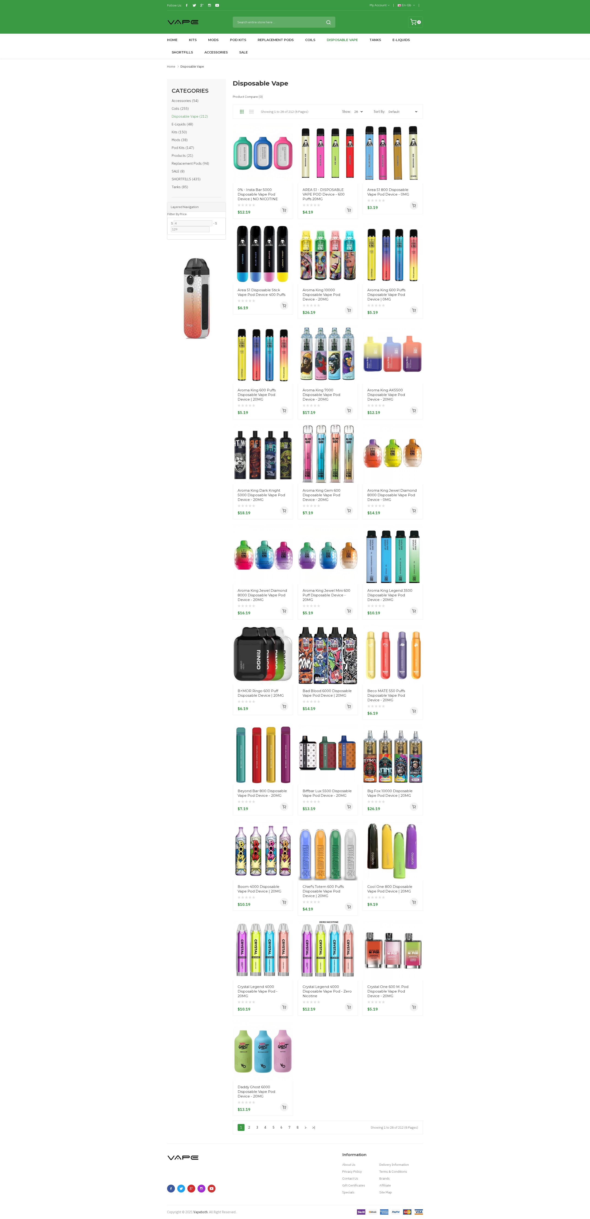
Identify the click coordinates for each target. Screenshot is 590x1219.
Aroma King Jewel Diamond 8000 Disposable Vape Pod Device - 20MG (262, 595)
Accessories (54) (185, 100)
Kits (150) (179, 132)
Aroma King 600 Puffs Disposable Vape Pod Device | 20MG (257, 394)
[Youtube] (217, 5)
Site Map (385, 1192)
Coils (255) (180, 108)
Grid (242, 111)
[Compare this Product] (288, 175)
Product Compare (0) (248, 97)
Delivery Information (394, 1165)
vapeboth (200, 1212)
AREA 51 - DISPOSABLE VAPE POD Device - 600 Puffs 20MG (324, 194)
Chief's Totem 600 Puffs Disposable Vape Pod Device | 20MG (323, 891)
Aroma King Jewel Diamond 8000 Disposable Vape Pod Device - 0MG (392, 495)
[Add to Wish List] (288, 166)
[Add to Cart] (284, 210)
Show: (346, 112)
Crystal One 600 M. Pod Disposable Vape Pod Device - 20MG (387, 991)
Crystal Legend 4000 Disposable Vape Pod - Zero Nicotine (327, 991)
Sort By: (379, 112)
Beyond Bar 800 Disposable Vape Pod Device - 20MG (262, 793)
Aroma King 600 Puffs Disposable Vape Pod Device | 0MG (386, 294)
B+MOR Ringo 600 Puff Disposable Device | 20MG (261, 693)
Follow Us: (174, 5)
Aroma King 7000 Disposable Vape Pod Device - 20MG (321, 394)
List (251, 111)
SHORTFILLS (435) (186, 179)
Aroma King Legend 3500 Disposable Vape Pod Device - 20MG (389, 595)
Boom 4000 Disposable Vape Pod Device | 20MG (259, 888)
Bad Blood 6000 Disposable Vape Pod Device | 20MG (327, 693)
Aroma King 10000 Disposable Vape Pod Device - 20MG (321, 294)
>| (313, 1127)
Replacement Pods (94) (190, 163)
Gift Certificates (353, 1185)
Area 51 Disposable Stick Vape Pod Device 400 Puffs (261, 292)
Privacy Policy (352, 1171)
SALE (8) (178, 171)
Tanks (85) (180, 187)
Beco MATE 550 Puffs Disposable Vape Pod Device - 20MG (386, 695)
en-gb (406, 5)
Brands (384, 1178)
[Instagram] (209, 5)
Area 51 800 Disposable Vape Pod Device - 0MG (388, 191)
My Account (378, 5)
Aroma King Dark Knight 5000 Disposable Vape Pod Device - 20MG (261, 495)
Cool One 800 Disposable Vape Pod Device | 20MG (389, 888)
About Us (348, 1165)
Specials (348, 1192)
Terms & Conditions (393, 1171)
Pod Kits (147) (183, 148)
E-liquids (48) (182, 124)
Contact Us (350, 1178)
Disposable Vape (192, 66)
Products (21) (182, 155)
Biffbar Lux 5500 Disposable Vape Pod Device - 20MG (327, 793)
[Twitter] (194, 5)
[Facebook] (186, 5)
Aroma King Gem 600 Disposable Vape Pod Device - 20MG (321, 495)
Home (171, 66)
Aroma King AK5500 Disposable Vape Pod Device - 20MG (386, 394)
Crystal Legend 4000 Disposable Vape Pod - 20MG (257, 991)
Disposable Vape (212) (190, 116)
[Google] (201, 5)
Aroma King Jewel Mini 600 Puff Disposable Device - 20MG (326, 595)
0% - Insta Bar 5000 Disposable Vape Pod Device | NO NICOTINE (258, 194)
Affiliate (385, 1185)
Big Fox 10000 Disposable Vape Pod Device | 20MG (390, 793)
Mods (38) (180, 140)
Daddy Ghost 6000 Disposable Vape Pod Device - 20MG (256, 1091)
